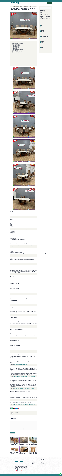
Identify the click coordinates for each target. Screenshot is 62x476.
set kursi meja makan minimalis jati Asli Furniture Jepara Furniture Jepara (23, 453)
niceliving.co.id (16, 412)
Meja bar (12, 281)
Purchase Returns (43, 463)
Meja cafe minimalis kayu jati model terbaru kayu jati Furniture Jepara (23, 229)
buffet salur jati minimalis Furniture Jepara (45, 18)
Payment (42, 462)
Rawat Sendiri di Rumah (16, 47)
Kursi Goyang (42, 30)
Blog (41, 25)
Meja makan (12, 278)
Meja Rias (42, 42)
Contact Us (33, 462)
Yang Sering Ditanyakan (16, 48)
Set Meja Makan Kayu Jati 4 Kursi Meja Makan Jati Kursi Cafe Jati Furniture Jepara (24, 376)
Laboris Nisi (42, 35)
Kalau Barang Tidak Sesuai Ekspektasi (17, 51)
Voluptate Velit (42, 51)
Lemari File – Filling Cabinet (44, 36)
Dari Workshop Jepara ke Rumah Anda (18, 49)
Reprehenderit (42, 47)
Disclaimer (33, 463)
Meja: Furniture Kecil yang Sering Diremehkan (17, 43)
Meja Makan (42, 41)
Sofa (41, 48)
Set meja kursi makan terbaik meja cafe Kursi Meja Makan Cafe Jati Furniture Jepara (25, 404)
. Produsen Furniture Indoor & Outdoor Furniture (31, 0)
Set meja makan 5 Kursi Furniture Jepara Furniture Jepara (14, 444)
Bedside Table (42, 24)
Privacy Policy (33, 464)
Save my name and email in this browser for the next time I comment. (19, 430)
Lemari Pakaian (43, 37)
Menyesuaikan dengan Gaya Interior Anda (18, 56)
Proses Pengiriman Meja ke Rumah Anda (18, 52)
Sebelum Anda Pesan (15, 50)
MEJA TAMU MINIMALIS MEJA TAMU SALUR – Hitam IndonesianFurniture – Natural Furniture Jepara (14, 453)
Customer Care (42, 464)
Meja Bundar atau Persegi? (16, 46)
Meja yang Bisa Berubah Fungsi (17, 55)
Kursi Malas (42, 32)
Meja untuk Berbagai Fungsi (16, 54)
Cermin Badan (42, 26)
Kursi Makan (42, 31)
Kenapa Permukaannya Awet (16, 45)
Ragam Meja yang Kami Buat (16, 44)
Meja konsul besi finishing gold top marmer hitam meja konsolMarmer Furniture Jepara (45, 20)
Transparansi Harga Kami (16, 53)
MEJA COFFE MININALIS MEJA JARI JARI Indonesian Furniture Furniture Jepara (24, 274)
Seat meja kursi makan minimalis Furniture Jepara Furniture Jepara (22, 400)
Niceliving (18, 402)
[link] (10, 408)
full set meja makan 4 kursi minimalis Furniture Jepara (20, 364)
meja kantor (15, 281)
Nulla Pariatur (42, 46)
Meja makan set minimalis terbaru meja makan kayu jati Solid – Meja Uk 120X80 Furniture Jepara (33, 444)
